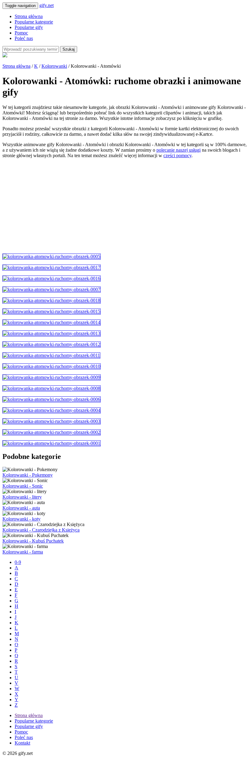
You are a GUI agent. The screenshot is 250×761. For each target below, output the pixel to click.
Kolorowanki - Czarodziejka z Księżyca (41, 529)
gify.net (46, 5)
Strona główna (29, 16)
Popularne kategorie (34, 21)
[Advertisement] (125, 206)
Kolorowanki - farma (22, 551)
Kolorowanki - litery (22, 497)
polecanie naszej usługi (178, 150)
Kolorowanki (54, 66)
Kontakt (22, 742)
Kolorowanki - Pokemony (27, 475)
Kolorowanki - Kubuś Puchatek (33, 540)
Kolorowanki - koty (21, 518)
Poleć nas (24, 38)
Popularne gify (29, 27)
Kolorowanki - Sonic (22, 486)
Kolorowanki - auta (21, 507)
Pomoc (21, 32)
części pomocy (177, 155)
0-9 (18, 562)
